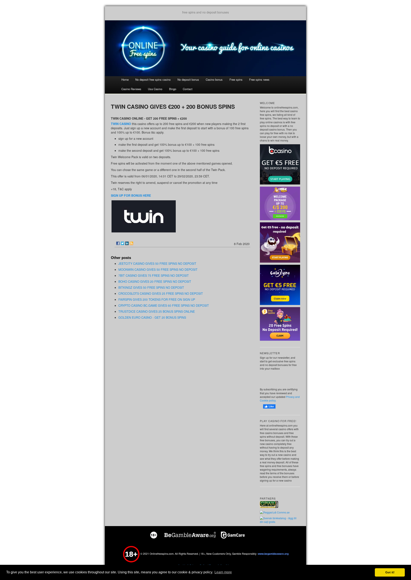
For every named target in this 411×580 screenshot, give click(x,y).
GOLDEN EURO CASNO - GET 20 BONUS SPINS (152, 317)
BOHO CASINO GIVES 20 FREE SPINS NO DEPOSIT (154, 281)
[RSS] (131, 243)
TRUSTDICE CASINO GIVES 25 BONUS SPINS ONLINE (156, 311)
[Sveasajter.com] (280, 519)
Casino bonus (214, 79)
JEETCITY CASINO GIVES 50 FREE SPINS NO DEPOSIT (157, 263)
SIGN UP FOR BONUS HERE (131, 195)
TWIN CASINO (121, 124)
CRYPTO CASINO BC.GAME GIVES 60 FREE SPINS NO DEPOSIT (163, 305)
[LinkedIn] (127, 243)
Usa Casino (155, 89)
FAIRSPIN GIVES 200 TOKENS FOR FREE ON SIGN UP (156, 299)
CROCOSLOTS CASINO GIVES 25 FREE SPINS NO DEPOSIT (160, 293)
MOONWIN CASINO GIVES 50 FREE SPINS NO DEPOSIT (158, 269)
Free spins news (259, 79)
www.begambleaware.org (273, 554)
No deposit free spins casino (153, 79)
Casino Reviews (131, 89)
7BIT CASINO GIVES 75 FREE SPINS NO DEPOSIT (153, 275)
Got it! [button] (390, 572)
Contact (187, 89)
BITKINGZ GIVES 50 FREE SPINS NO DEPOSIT (151, 287)
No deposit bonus (188, 79)
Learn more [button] (223, 572)
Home (125, 79)
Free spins (236, 79)
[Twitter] (122, 243)
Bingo (172, 89)
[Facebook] (118, 243)
